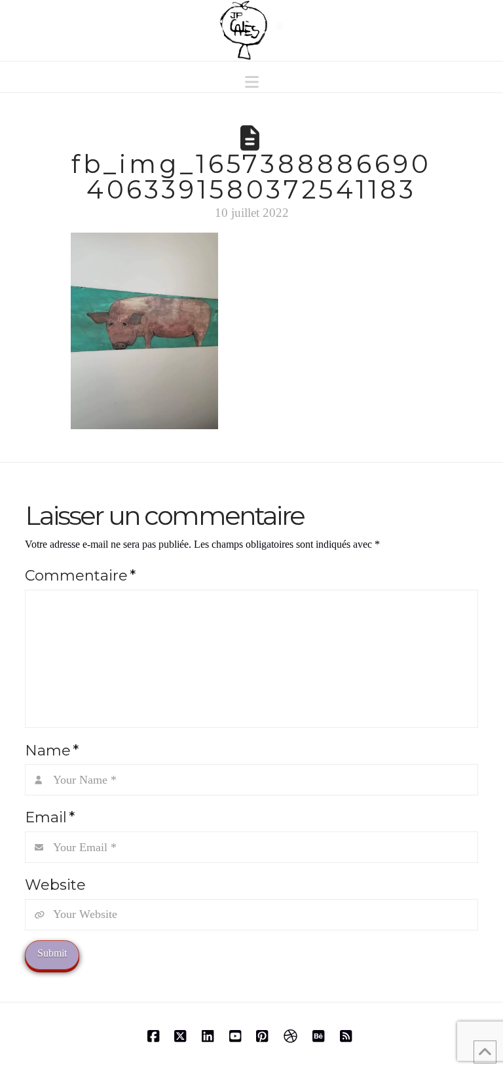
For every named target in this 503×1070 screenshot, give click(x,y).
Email (49, 817)
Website (55, 884)
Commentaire (80, 575)
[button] (252, 82)
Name (51, 750)
